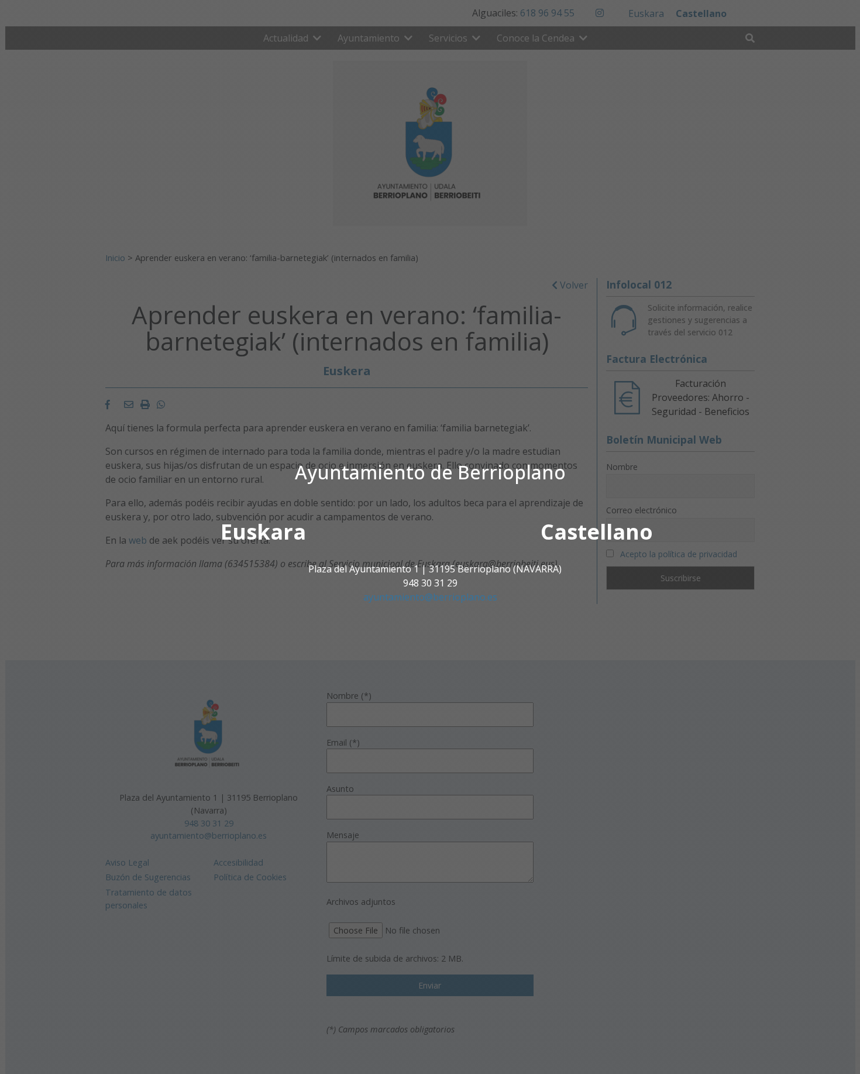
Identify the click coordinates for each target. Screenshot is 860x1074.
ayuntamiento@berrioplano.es (430, 597)
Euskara (263, 531)
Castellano (597, 531)
